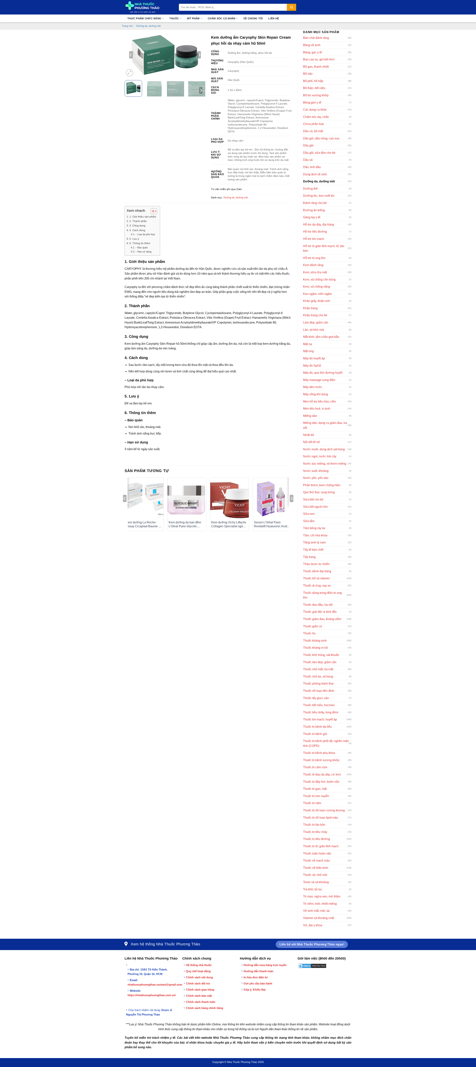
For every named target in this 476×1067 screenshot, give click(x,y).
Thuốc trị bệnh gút (315, 734)
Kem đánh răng (313, 265)
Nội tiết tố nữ (311, 442)
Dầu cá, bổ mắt (313, 131)
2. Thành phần (138, 221)
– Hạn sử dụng (143, 251)
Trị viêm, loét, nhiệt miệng (320, 903)
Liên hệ (273, 18)
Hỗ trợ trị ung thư (314, 258)
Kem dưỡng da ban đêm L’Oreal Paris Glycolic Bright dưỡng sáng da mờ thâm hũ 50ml (186, 524)
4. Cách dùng (137, 230)
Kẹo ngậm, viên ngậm (317, 293)
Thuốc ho (309, 633)
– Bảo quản (141, 247)
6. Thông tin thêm (139, 243)
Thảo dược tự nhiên (316, 564)
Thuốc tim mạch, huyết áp (320, 719)
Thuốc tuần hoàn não (317, 853)
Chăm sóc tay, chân (316, 116)
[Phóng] (129, 72)
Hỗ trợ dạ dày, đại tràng (318, 224)
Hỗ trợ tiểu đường (315, 231)
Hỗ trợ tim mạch (313, 238)
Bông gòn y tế (312, 102)
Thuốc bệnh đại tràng (317, 571)
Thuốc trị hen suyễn (316, 796)
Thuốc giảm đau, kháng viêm (322, 619)
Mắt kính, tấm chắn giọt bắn (321, 336)
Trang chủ (127, 26)
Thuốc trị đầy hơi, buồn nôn (321, 781)
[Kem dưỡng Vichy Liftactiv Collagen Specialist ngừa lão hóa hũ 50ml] (229, 499)
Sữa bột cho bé (313, 499)
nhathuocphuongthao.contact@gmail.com (155, 984)
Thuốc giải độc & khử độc (320, 611)
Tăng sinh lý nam (314, 542)
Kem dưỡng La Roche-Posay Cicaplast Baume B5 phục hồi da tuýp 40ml (144, 524)
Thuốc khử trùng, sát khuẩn (321, 654)
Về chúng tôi (253, 18)
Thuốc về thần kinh (315, 867)
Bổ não (308, 73)
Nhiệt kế (308, 435)
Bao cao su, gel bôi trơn (319, 59)
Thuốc (174, 18)
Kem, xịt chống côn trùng (319, 279)
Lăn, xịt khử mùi (313, 329)
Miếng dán (310, 415)
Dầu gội (308, 145)
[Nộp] (291, 7)
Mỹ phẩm (193, 18)
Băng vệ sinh (311, 45)
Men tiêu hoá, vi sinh (316, 408)
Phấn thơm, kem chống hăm (321, 485)
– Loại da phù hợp (145, 234)
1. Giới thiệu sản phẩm (142, 216)
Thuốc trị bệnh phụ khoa (319, 752)
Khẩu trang (310, 308)
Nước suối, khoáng (316, 470)
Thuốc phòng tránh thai (318, 683)
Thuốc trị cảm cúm (315, 767)
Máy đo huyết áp (314, 358)
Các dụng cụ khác (315, 109)
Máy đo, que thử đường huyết (322, 372)
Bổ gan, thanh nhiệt (316, 66)
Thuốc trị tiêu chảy (315, 831)
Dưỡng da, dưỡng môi (148, 26)
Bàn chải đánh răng (316, 37)
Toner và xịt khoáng (316, 882)
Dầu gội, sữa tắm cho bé (319, 152)
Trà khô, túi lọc (312, 889)
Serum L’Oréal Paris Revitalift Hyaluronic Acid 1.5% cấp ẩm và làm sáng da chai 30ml (271, 524)
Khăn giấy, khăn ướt (316, 300)
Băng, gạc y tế (312, 52)
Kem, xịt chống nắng (316, 286)
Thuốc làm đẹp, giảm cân (319, 662)
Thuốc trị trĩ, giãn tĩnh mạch (321, 846)
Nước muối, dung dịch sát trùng (324, 449)
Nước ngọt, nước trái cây (319, 456)
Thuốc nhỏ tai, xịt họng (318, 676)
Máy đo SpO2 (312, 365)
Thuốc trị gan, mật (315, 788)
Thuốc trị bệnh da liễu (317, 726)
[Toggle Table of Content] (152, 211)
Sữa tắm (308, 521)
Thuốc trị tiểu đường (316, 839)
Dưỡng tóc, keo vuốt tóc (319, 195)
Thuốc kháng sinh (315, 640)
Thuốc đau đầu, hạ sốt (317, 604)
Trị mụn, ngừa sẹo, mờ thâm (321, 896)
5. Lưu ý (134, 238)
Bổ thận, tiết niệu (314, 88)
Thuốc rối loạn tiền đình (318, 690)
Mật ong (308, 351)
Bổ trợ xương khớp (316, 95)
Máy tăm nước (312, 387)
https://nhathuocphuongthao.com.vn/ (152, 995)
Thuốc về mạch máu (316, 860)
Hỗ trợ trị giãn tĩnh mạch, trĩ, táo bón (323, 248)
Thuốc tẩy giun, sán (316, 698)
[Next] (199, 54)
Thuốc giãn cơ (312, 626)
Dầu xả (308, 159)
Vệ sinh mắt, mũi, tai (316, 910)
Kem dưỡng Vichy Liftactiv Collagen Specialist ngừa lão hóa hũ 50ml (228, 524)
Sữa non (309, 513)
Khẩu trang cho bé (315, 315)
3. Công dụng (137, 225)
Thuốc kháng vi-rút (315, 647)
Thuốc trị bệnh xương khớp (321, 760)
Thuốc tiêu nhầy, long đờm (320, 712)
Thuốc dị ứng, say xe (317, 585)
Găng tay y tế (311, 217)
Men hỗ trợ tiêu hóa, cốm (319, 401)
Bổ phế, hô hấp (313, 81)
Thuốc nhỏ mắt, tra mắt (318, 669)
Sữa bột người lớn (315, 506)
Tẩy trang (309, 557)
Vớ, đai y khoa (312, 925)
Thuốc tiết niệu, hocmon (319, 705)
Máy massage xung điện (319, 380)
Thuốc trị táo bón (314, 824)
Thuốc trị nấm (312, 803)
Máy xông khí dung (315, 394)
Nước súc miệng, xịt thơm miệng (324, 463)
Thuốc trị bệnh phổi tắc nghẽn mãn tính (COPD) (326, 743)
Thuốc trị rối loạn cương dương (324, 810)
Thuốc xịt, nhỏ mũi (315, 874)
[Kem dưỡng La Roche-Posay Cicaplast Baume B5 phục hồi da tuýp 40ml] (144, 499)
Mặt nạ (307, 344)
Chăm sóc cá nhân (221, 18)
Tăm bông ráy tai (314, 528)
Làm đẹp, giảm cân (315, 322)
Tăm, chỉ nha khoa (315, 535)
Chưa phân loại (313, 123)
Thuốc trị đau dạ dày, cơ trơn (322, 774)
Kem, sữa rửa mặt (315, 272)
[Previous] (131, 54)
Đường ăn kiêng (314, 210)
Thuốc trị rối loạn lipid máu (320, 817)
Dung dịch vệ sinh (315, 174)
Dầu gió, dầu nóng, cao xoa (321, 138)
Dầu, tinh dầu (312, 167)
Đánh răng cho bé (315, 203)
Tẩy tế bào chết (313, 549)
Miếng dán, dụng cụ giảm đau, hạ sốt (325, 425)
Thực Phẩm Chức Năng (144, 18)
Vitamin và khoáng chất (318, 918)
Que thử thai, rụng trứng (319, 492)
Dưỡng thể (310, 188)
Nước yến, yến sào (315, 477)
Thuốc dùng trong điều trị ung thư (322, 595)
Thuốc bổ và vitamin (316, 578)
